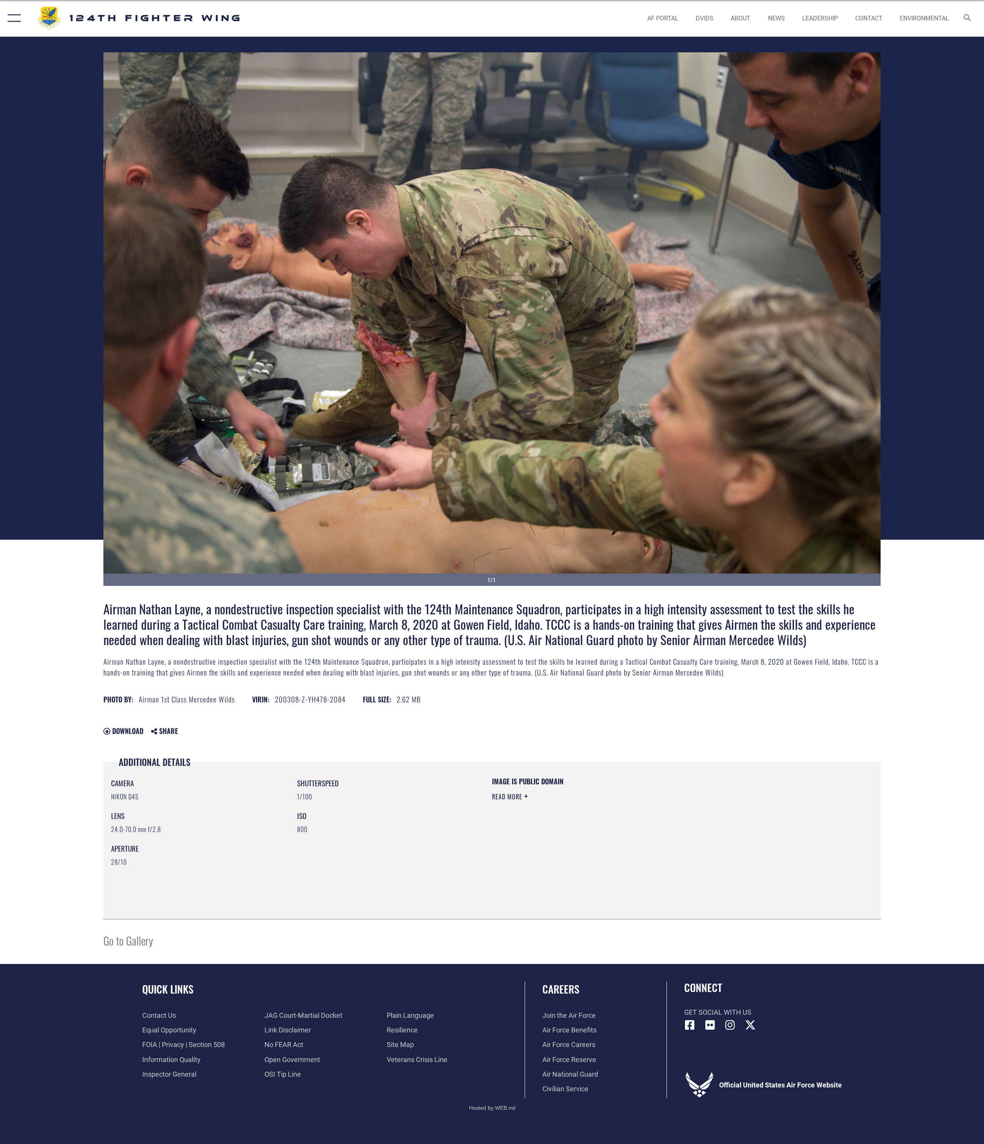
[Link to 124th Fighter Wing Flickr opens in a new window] (710, 1025)
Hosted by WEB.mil (492, 1108)
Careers (560, 989)
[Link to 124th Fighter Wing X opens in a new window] (750, 1025)
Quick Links (167, 989)
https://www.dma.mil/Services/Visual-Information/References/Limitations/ (582, 834)
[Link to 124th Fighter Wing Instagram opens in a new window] (730, 1025)
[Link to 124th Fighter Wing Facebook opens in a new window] (690, 1025)
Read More (508, 796)
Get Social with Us (717, 1012)
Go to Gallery (128, 940)
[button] (12, 18)
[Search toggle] (968, 18)
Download (126, 731)
